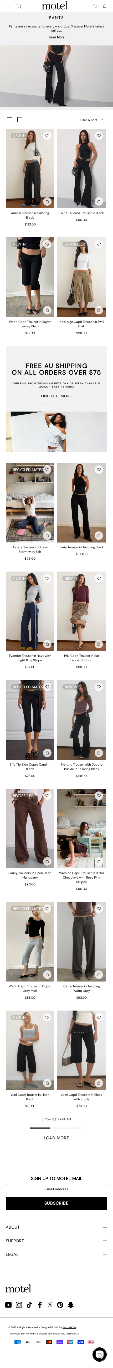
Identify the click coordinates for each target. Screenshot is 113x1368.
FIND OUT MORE (56, 396)
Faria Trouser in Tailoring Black (82, 547)
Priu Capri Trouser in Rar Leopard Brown (81, 658)
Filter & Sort (88, 120)
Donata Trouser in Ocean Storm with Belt (30, 549)
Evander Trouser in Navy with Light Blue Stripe (30, 658)
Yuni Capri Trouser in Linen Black (30, 1097)
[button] (47, 135)
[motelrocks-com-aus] (55, 6)
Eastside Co (69, 1327)
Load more (56, 1138)
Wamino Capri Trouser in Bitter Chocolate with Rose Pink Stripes (81, 877)
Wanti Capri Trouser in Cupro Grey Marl (30, 988)
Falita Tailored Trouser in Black (81, 213)
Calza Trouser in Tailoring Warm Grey (81, 988)
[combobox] (19, 6)
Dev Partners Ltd (70, 1333)
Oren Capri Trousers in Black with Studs (81, 1097)
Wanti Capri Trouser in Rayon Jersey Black (30, 324)
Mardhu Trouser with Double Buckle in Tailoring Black (81, 766)
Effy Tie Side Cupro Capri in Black (30, 766)
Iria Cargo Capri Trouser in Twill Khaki (81, 324)
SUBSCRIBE (56, 1203)
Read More (56, 37)
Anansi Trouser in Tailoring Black (30, 215)
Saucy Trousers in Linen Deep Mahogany (30, 875)
